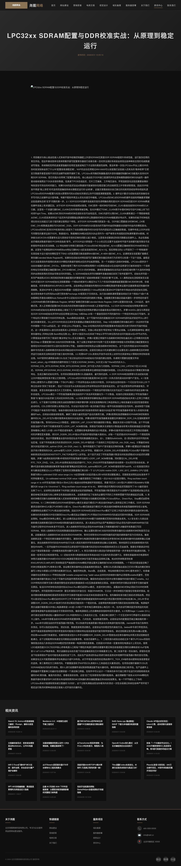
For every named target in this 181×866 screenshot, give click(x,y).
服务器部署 (131, 5)
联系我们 (171, 5)
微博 (165, 859)
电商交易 (90, 5)
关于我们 (145, 5)
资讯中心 (158, 5)
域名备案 (117, 5)
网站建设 (64, 5)
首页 (53, 5)
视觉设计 (104, 5)
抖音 (173, 859)
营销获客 (77, 5)
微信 (158, 859)
